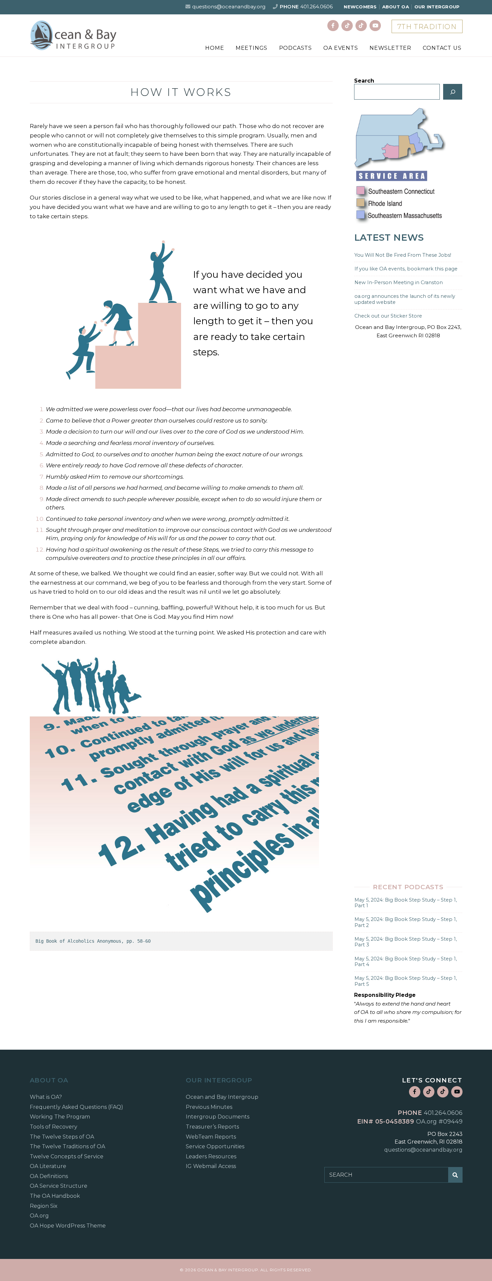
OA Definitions (49, 1176)
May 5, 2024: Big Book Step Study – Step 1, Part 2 (405, 922)
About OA (395, 6)
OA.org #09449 (439, 1121)
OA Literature (48, 1166)
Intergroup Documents (217, 1117)
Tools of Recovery (53, 1127)
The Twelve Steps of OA (62, 1137)
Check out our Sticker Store (388, 316)
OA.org (39, 1215)
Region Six (44, 1206)
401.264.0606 (316, 7)
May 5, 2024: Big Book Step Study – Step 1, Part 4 (405, 961)
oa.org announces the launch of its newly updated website (404, 299)
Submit (455, 1174)
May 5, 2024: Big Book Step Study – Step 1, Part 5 (405, 981)
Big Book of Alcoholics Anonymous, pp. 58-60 (93, 941)
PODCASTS (295, 48)
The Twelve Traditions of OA (67, 1146)
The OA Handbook (55, 1196)
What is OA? (46, 1097)
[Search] (453, 91)
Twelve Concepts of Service (66, 1156)
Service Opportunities (215, 1146)
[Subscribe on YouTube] (375, 25)
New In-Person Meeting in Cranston (398, 282)
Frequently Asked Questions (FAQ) (76, 1107)
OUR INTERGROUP (437, 6)
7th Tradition (427, 27)
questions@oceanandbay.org (228, 7)
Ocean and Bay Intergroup (222, 1097)
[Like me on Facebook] (333, 25)
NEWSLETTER (390, 48)
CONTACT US (442, 48)
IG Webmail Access (211, 1166)
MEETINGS (251, 48)
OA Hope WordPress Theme (68, 1225)
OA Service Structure (58, 1186)
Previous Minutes (209, 1107)
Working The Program (60, 1117)
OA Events (340, 48)
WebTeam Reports (211, 1137)
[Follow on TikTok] (347, 25)
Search (364, 81)
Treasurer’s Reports (212, 1127)
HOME (214, 48)
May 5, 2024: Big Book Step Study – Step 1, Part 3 (405, 942)
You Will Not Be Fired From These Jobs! (402, 255)
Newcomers (360, 6)
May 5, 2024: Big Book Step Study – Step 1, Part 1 (405, 903)
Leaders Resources (211, 1156)
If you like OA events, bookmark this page (406, 269)
